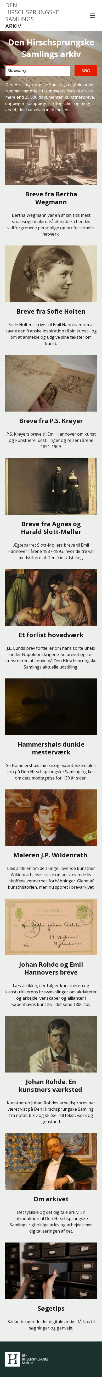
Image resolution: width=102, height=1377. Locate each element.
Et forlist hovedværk (51, 634)
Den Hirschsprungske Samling (26, 1359)
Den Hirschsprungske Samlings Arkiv (32, 15)
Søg (86, 71)
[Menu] (92, 15)
